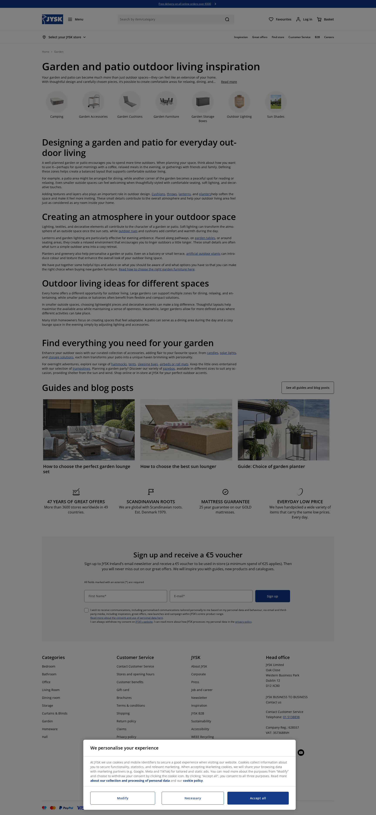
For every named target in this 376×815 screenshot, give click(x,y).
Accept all (258, 798)
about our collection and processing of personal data (130, 780)
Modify (122, 798)
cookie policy (193, 780)
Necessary (193, 798)
